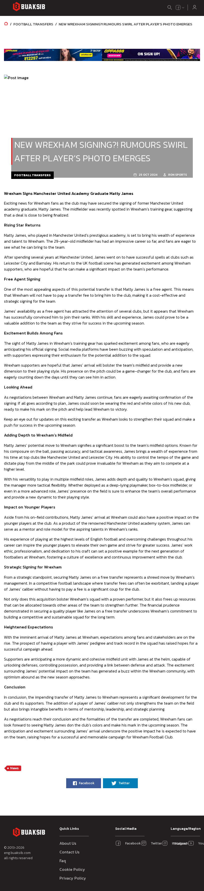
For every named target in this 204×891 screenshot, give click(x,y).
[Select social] (180, 7)
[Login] (194, 7)
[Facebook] (178, 7)
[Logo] (29, 7)
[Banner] (53, 54)
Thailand (179, 843)
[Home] (6, 24)
